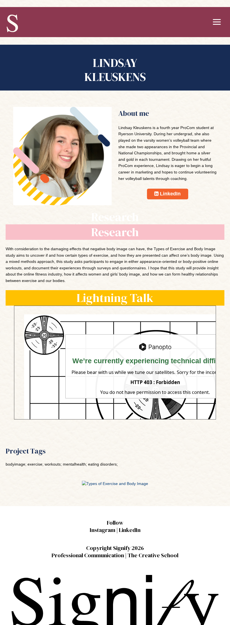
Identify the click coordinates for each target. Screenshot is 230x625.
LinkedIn (130, 530)
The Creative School (153, 555)
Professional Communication (88, 555)
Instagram (102, 530)
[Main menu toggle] (217, 22)
